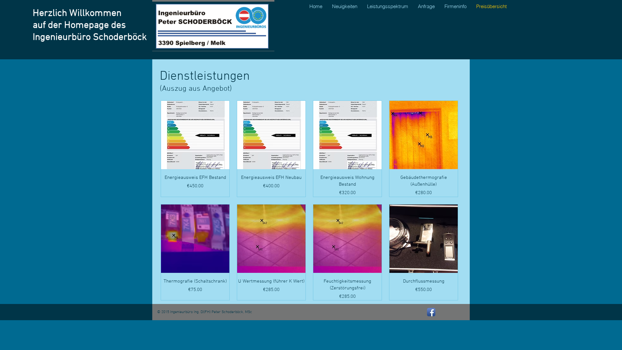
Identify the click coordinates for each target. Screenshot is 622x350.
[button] (455, 6)
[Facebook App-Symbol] (431, 312)
